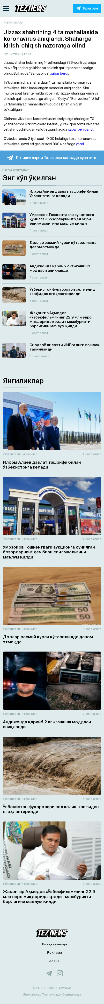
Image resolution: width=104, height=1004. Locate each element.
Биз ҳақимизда (54, 944)
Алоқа (54, 961)
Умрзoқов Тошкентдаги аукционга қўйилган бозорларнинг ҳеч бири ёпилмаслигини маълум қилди (49, 552)
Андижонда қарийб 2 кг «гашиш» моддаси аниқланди (47, 724)
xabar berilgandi (80, 129)
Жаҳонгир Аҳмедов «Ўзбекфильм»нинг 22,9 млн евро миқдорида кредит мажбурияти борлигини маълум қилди (49, 896)
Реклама (54, 952)
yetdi (80, 144)
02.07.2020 (13, 54)
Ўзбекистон (11, 454)
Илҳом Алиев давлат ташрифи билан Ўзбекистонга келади (42, 464)
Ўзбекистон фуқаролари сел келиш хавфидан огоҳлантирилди (51, 809)
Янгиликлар (13, 22)
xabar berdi (59, 73)
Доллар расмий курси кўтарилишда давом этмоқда (48, 639)
